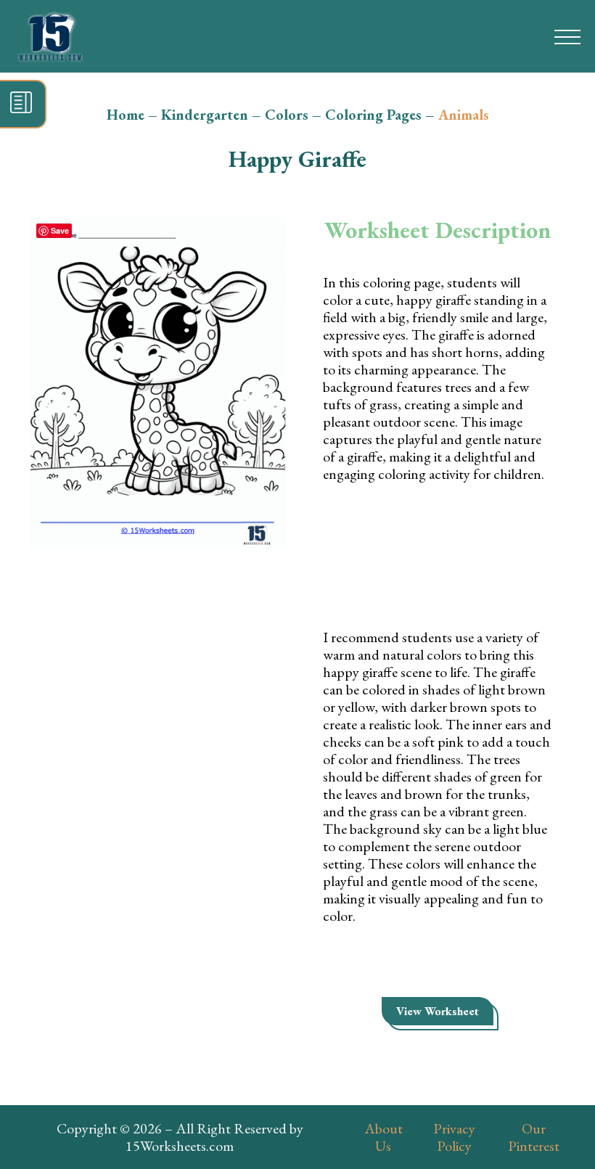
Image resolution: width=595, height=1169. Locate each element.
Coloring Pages (373, 114)
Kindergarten (204, 114)
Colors (286, 114)
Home (125, 114)
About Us (383, 1137)
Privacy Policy (454, 1137)
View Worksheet (437, 1011)
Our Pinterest (533, 1137)
